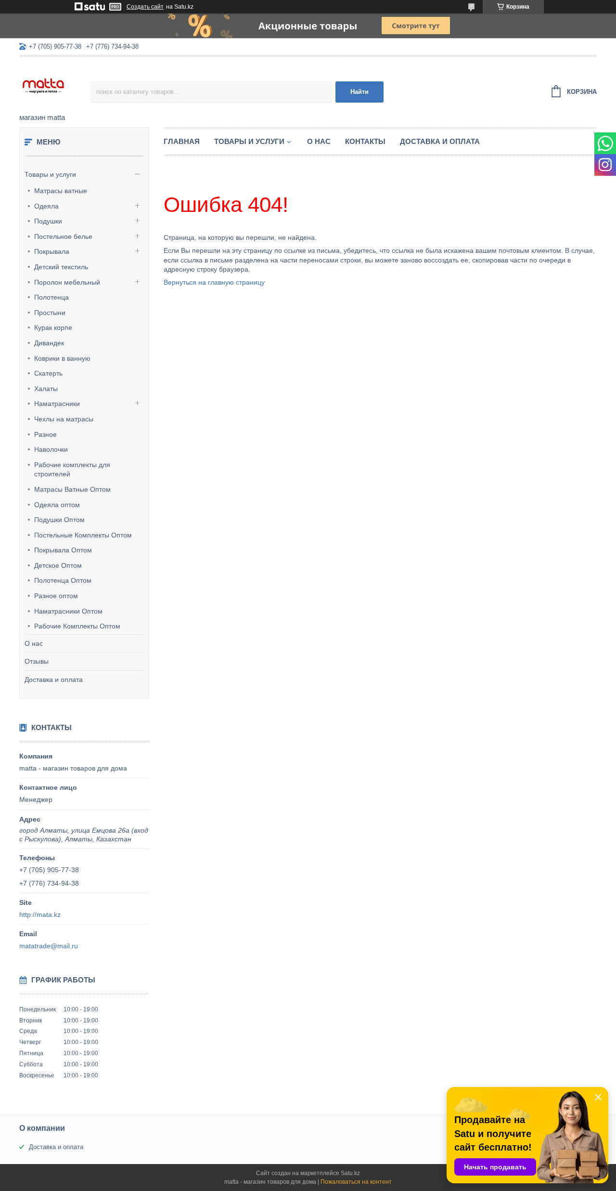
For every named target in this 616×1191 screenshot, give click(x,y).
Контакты (365, 141)
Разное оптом (56, 596)
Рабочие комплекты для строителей (72, 469)
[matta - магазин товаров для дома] (55, 85)
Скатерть (48, 373)
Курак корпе (53, 327)
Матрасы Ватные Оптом (72, 489)
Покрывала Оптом (63, 550)
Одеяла (46, 206)
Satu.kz (350, 1173)
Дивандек (49, 343)
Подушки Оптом (59, 520)
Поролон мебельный (67, 282)
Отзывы (37, 661)
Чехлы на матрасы (63, 419)
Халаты (46, 389)
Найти (359, 91)
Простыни (49, 312)
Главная (182, 141)
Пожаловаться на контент (356, 1181)
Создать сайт (145, 6)
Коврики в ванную (62, 358)
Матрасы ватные (60, 191)
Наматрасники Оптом (68, 611)
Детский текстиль (61, 267)
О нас (34, 643)
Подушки (48, 221)
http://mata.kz (40, 914)
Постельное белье (63, 236)
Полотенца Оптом (62, 580)
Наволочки (51, 449)
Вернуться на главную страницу (214, 282)
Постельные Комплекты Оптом (83, 535)
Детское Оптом (58, 565)
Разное (45, 434)
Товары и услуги (50, 174)
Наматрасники (57, 403)
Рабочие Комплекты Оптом (77, 626)
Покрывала (51, 251)
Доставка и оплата (54, 679)
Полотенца (51, 297)
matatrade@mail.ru (48, 946)
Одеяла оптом (57, 505)
